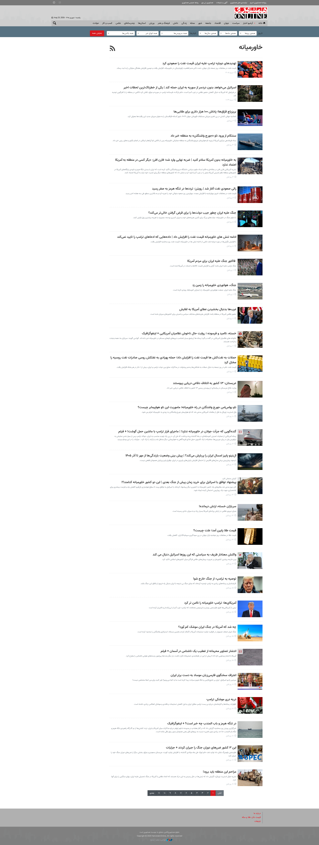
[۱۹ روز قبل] (250, 777)
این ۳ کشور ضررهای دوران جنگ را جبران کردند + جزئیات (201, 747)
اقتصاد (217, 23)
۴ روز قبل (230, 198)
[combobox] (248, 33)
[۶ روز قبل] (250, 267)
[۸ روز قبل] (250, 363)
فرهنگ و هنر (164, 23)
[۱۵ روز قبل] (250, 584)
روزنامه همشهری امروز (258, 2)
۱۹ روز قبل (230, 784)
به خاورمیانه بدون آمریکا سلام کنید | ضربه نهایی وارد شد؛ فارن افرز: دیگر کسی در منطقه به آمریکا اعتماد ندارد (175, 162)
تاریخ (260, 33)
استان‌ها (142, 23)
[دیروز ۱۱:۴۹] (250, 93)
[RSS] (112, 49)
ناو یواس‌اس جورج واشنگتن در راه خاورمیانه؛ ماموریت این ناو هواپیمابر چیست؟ (187, 407)
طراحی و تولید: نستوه (158, 840)
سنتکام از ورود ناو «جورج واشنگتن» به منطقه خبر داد (203, 135)
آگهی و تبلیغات (221, 2)
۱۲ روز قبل (230, 443)
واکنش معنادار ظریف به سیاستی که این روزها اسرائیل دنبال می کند (194, 554)
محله (192, 23)
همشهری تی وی (207, 2)
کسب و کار (107, 23)
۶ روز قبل (230, 270)
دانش (175, 23)
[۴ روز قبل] (250, 194)
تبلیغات (257, 821)
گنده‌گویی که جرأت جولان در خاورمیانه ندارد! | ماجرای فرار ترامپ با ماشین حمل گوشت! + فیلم (177, 431)
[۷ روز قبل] (250, 315)
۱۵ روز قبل (230, 588)
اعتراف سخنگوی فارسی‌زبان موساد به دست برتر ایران (203, 675)
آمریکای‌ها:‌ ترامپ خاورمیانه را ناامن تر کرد (210, 603)
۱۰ (164, 793)
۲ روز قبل (230, 120)
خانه (261, 23)
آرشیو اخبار (248, 23)
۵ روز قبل (230, 222)
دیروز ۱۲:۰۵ (229, 72)
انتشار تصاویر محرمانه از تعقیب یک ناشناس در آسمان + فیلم (198, 651)
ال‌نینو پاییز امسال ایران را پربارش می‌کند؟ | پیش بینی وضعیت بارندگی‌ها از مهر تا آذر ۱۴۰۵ (180, 455)
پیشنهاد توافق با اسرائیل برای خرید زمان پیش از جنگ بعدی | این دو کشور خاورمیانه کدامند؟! (178, 482)
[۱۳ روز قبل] (250, 485)
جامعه (208, 23)
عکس (118, 23)
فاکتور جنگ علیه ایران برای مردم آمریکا (211, 261)
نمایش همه (97, 33)
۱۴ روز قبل (230, 563)
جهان (226, 23)
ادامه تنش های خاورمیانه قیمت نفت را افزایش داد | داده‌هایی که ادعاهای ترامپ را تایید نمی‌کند (176, 237)
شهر (200, 23)
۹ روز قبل (230, 392)
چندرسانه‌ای (129, 23)
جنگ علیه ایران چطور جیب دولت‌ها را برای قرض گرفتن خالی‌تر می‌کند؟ (192, 213)
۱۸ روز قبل (230, 708)
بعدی (152, 793)
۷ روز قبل (230, 318)
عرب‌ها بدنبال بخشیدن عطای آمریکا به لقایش (207, 309)
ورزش (151, 23)
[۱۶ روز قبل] (250, 681)
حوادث (96, 23)
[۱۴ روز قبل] (250, 560)
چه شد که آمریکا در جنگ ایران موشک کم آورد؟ (207, 627)
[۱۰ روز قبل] (250, 413)
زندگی (184, 23)
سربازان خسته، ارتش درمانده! (217, 506)
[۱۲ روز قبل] (250, 437)
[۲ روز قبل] (250, 117)
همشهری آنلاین (249, 13)
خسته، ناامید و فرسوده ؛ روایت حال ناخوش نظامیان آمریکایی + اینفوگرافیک (189, 333)
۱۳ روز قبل (230, 494)
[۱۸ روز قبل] (250, 705)
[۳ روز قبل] (250, 141)
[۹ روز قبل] (250, 389)
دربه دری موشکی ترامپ (221, 699)
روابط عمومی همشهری (190, 2)
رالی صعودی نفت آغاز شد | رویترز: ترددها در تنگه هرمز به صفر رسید (194, 188)
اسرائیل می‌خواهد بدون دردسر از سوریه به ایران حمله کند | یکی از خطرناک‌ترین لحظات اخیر (179, 87)
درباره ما (257, 813)
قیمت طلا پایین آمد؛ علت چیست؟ (214, 530)
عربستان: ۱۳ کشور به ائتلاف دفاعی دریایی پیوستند (204, 383)
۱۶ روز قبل (230, 684)
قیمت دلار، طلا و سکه (251, 817)
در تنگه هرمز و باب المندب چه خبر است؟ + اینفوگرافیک (201, 723)
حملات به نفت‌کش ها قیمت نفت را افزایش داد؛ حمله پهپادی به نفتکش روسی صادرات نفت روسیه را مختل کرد (173, 360)
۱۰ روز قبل (230, 416)
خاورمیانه (251, 47)
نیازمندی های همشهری (238, 2)
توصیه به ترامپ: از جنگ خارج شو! (214, 578)
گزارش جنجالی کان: (229, 478)
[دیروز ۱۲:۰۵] (250, 69)
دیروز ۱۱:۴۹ (230, 100)
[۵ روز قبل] (250, 219)
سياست (236, 23)
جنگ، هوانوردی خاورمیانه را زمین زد (214, 285)
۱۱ (159, 793)
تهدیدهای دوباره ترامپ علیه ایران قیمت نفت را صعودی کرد (199, 63)
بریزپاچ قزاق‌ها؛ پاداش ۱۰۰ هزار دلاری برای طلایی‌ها (205, 111)
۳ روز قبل (230, 145)
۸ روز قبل (230, 371)
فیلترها (193, 33)
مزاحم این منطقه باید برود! (219, 771)
